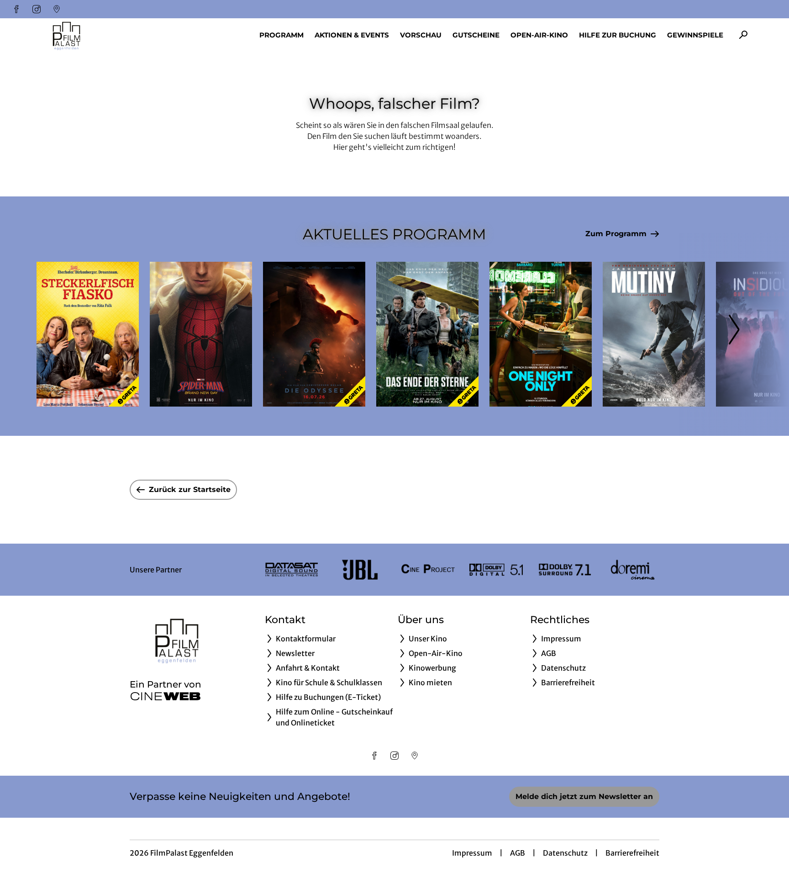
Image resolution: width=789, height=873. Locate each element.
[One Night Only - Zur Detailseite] (540, 334)
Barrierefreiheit (632, 852)
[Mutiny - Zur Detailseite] (654, 334)
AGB (517, 852)
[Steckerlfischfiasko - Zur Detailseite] (88, 334)
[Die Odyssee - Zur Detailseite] (314, 334)
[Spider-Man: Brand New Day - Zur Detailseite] (201, 334)
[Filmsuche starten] (743, 35)
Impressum (472, 852)
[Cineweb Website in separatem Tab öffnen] (165, 696)
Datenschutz (565, 852)
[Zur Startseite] (100, 35)
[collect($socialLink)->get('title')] (16, 9)
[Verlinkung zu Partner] (291, 570)
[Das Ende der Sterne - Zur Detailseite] (427, 334)
